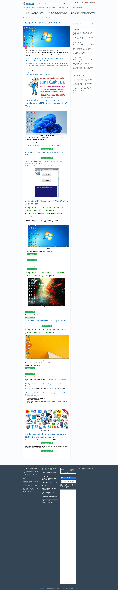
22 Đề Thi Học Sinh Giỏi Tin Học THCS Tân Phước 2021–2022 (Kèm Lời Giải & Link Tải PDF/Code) (82, 33)
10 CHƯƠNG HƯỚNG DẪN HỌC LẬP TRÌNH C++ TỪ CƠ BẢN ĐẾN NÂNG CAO (83, 45)
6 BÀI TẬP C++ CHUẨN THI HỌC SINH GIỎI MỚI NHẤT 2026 (83, 42)
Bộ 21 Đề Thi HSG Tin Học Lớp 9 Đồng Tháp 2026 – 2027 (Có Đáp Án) (83, 38)
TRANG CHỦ (27, 7)
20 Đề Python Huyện (64, 7)
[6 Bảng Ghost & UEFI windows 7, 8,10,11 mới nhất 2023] (46, 36)
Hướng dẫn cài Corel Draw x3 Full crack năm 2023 (38, 74)
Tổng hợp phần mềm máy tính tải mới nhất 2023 (37, 72)
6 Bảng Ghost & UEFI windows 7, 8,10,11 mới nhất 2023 (44, 50)
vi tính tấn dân (43, 588)
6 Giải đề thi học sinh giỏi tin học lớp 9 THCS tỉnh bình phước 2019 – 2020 (83, 53)
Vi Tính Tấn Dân (76, 75)
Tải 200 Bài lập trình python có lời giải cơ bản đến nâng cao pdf (83, 60)
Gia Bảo (75, 83)
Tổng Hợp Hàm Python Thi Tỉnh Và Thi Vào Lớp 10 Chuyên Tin (82, 64)
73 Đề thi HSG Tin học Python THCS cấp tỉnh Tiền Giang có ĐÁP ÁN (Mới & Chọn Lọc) (83, 68)
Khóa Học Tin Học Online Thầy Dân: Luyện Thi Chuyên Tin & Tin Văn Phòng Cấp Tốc (83, 49)
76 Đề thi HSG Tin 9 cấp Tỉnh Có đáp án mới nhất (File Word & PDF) (83, 57)
